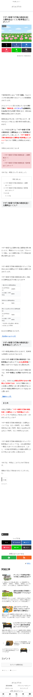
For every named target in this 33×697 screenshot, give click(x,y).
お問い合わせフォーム (16, 691)
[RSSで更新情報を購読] (24, 557)
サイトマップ (24, 688)
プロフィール (9, 688)
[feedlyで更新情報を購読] (8, 557)
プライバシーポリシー (24, 685)
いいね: (9, 195)
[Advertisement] (16, 74)
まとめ (7, 193)
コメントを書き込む (16, 664)
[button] (26, 50)
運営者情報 (9, 685)
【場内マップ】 (6, 396)
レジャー (5, 534)
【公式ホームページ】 (8, 336)
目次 (14, 179)
